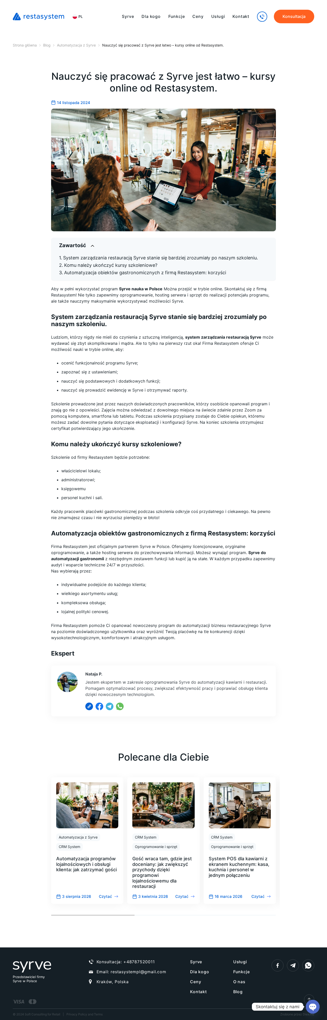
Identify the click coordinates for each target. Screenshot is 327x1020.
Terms (98, 1014)
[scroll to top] (309, 999)
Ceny (197, 16)
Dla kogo (151, 16)
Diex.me (308, 1014)
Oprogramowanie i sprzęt (156, 846)
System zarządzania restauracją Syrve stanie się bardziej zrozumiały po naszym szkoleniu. (160, 257)
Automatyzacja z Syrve (78, 837)
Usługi (218, 16)
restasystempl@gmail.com (138, 971)
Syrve (128, 16)
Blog (238, 991)
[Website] (89, 706)
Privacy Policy (76, 1014)
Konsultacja (294, 16)
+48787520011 (139, 961)
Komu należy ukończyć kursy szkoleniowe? (110, 265)
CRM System (69, 846)
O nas (239, 981)
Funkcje (176, 16)
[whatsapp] (308, 965)
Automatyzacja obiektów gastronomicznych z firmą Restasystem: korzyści (145, 272)
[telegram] (293, 965)
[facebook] (278, 965)
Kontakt (240, 16)
